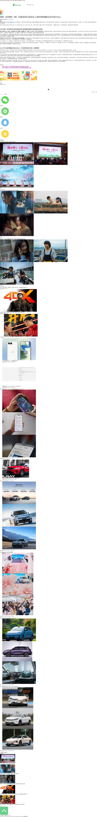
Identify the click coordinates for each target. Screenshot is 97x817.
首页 (1, 0)
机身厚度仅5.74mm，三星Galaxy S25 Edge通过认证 (11, 386)
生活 (11, 0)
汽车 (22, 0)
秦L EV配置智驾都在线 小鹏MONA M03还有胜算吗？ (9, 686)
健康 (19, 0)
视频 (15, 0)
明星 (30, 4)
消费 (20, 0)
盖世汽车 (3, 479)
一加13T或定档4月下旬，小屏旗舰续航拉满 (9, 360)
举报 (1, 83)
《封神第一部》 (12, 22)
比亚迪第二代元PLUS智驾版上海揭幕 (6, 552)
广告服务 (5, 815)
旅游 (10, 0)
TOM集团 (1, 815)
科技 (24, 0)
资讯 (2, 0)
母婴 (13, 0)
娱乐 (4, 0)
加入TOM (8, 815)
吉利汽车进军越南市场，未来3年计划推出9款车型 (11, 478)
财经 (17, 0)
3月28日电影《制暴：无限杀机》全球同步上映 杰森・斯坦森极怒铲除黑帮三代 (14, 287)
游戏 (8, 0)
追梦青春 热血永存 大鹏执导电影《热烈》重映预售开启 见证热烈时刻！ (12, 312)
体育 (6, 0)
